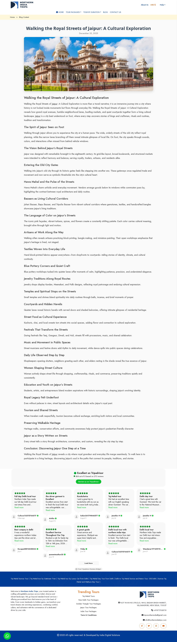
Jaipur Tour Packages (88, 607)
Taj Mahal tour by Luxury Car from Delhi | (73, 578)
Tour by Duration (91, 12)
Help (162, 4)
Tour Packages (73, 12)
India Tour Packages (88, 611)
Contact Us (115, 12)
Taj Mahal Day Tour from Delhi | (102, 578)
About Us (144, 4)
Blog (105, 12)
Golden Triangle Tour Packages (88, 603)
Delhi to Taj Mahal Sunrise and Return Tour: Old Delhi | (136, 578)
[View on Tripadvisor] (13, 516)
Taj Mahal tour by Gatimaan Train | (43, 578)
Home (61, 12)
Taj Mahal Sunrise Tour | (20, 578)
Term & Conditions (89, 615)
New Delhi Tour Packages (88, 600)
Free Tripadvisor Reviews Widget (89, 569)
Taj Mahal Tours (88, 596)
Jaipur (54, 103)
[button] (154, 4)
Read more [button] (18, 507)
